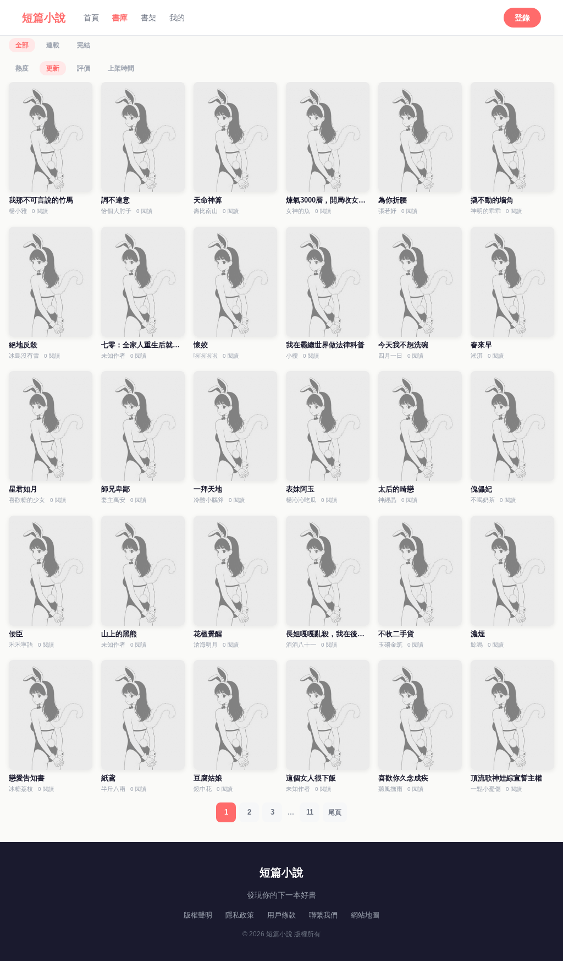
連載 (52, 45)
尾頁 (334, 812)
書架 (148, 17)
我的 (177, 17)
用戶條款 (281, 915)
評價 (83, 68)
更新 (52, 68)
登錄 (522, 17)
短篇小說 (44, 18)
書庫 (120, 17)
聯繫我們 (323, 915)
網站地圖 (365, 915)
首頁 (91, 17)
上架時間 (121, 68)
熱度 (22, 68)
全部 (22, 45)
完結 (83, 45)
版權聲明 (198, 915)
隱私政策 (239, 915)
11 (309, 812)
